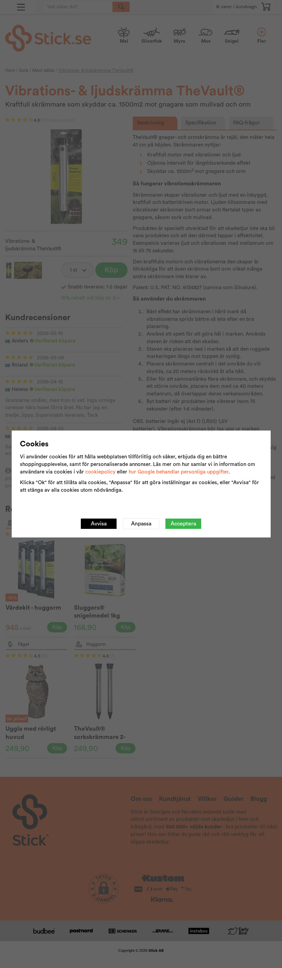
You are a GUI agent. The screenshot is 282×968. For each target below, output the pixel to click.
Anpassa (141, 523)
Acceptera (183, 523)
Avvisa (99, 523)
